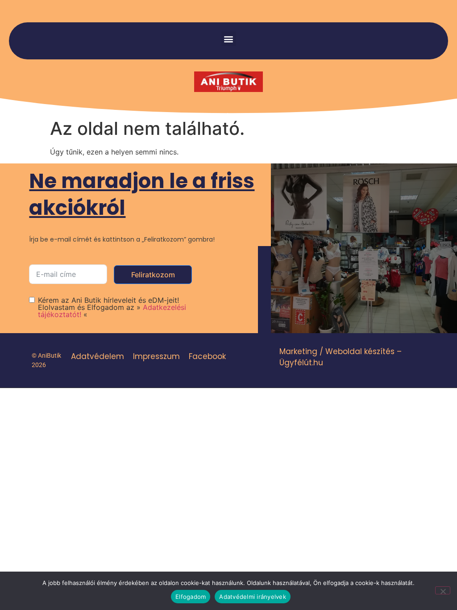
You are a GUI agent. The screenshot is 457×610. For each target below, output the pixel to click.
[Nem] (442, 590)
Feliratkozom (153, 274)
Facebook (207, 356)
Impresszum (156, 356)
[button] (228, 38)
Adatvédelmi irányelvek (252, 596)
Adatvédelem (97, 356)
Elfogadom (190, 596)
